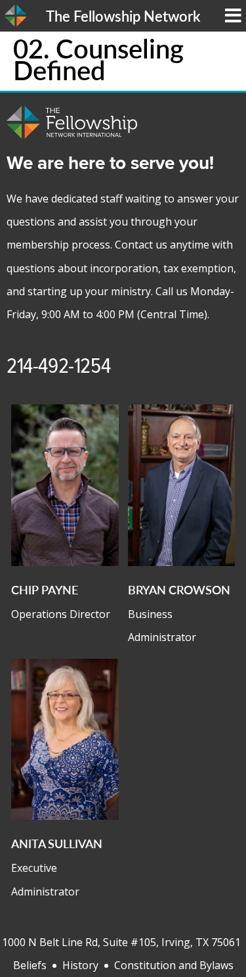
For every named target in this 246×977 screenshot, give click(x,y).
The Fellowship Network (123, 15)
